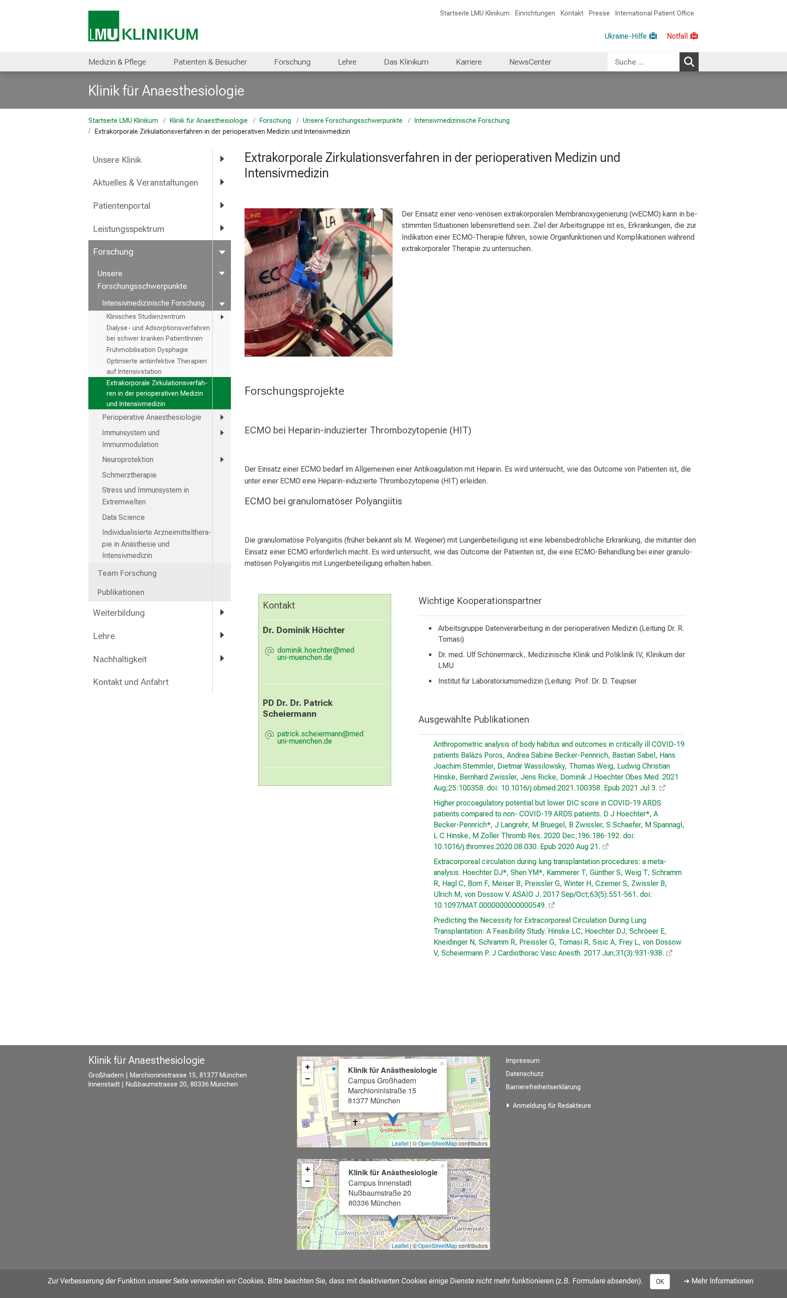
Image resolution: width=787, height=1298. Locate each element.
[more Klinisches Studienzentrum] (222, 317)
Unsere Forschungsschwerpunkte (353, 121)
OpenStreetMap (437, 1143)
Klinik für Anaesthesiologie (166, 90)
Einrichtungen (535, 13)
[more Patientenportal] (222, 205)
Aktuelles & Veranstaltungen (145, 182)
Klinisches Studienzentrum (146, 317)
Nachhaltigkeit (120, 659)
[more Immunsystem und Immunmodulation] (222, 432)
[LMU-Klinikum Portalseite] (143, 26)
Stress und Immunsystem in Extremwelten (145, 496)
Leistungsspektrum (128, 229)
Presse (599, 13)
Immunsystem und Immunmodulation (130, 438)
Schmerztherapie (129, 475)
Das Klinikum (406, 61)
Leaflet (400, 1143)
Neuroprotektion (127, 459)
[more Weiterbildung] (222, 612)
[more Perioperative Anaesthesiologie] (222, 417)
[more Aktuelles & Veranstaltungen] (222, 182)
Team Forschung (127, 573)
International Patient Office (654, 13)
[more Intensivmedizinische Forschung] (222, 303)
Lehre (347, 61)
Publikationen (120, 592)
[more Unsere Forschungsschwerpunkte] (222, 273)
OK (660, 1281)
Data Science (123, 517)
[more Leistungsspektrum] (222, 228)
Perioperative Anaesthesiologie (151, 417)
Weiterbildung (119, 613)
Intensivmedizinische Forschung (462, 121)
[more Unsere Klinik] (222, 159)
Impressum (523, 1061)
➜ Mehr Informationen (718, 1281)
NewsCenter (530, 61)
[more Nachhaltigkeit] (222, 658)
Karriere (469, 61)
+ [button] (307, 1067)
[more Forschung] (222, 251)
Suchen (689, 61)
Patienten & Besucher (210, 61)
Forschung (292, 61)
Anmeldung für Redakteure (552, 1106)
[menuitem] (117, 61)
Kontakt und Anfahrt (131, 682)
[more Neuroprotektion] (222, 459)
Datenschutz (525, 1074)
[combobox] (653, 61)
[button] (332, 654)
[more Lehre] (222, 635)
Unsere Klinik (117, 160)
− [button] (307, 1078)
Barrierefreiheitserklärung (543, 1087)
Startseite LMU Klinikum (475, 13)
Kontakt (572, 13)
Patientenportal (121, 206)
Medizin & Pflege (117, 61)
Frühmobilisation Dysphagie (147, 350)
